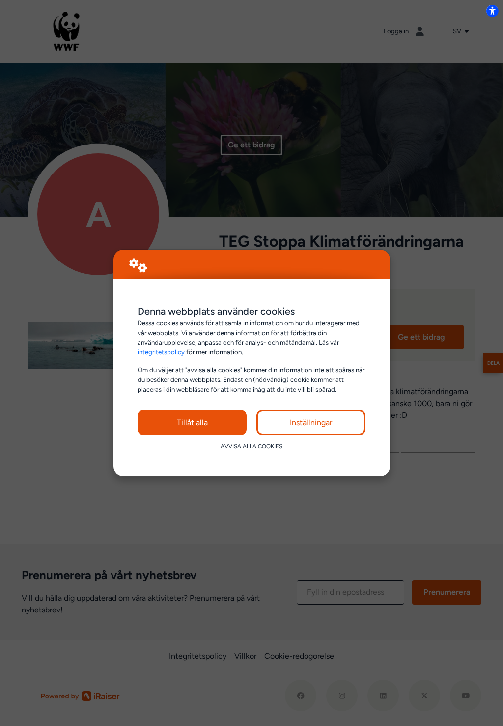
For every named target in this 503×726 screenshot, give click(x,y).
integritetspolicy (161, 352)
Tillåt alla (192, 422)
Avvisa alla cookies (251, 446)
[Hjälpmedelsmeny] (492, 11)
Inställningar (311, 422)
